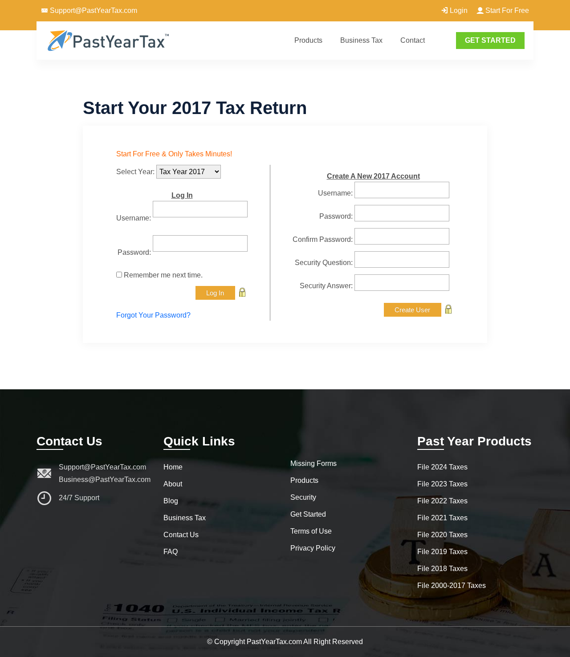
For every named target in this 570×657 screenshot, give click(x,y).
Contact (412, 40)
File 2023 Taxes (442, 484)
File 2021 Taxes (442, 518)
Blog (170, 501)
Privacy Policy (312, 548)
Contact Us (181, 535)
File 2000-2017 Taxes (451, 585)
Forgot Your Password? (153, 315)
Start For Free (506, 10)
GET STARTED (490, 40)
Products (308, 40)
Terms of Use (311, 531)
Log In (215, 293)
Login (458, 10)
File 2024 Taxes (442, 467)
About (172, 484)
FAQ (170, 551)
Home (173, 467)
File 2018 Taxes (442, 568)
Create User (412, 310)
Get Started (308, 514)
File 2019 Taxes (442, 551)
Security (303, 497)
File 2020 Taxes (442, 535)
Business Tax (361, 40)
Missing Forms (313, 463)
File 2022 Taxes (442, 501)
